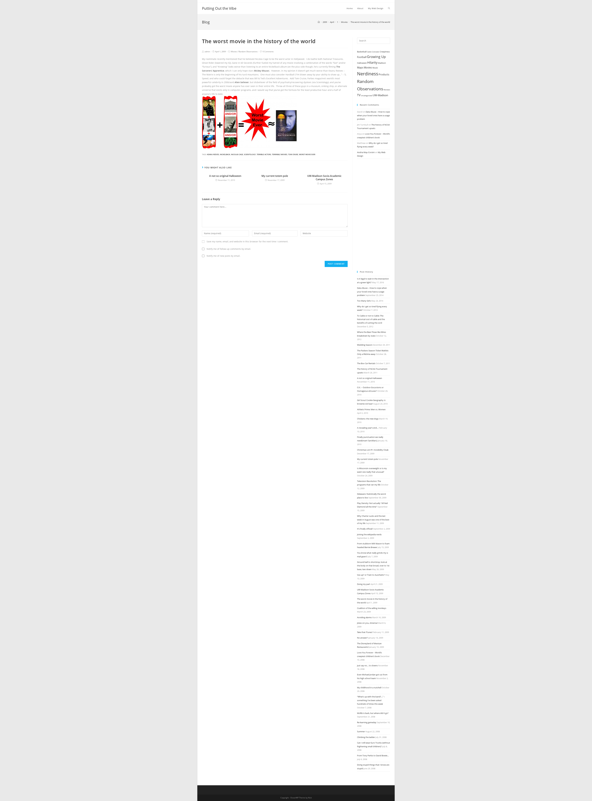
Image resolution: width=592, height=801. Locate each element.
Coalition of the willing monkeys (371, 608)
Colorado (375, 52)
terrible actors (264, 154)
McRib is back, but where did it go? (372, 713)
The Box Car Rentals (366, 363)
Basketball (361, 51)
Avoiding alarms (364, 617)
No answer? (362, 637)
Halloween (362, 63)
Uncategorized (366, 95)
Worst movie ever (307, 154)
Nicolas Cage (237, 154)
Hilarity (372, 62)
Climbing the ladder (366, 737)
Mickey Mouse (261, 70)
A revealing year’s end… (367, 427)
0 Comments (268, 51)
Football (361, 57)
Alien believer (242, 82)
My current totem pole (274, 176)
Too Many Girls (364, 300)
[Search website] (389, 8)
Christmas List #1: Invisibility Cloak (372, 449)
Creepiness (385, 51)
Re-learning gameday (366, 722)
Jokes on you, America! (367, 623)
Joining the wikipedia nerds (369, 534)
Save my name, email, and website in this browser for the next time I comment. (247, 241)
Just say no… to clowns (367, 665)
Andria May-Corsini (365, 152)
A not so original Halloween (225, 176)
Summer (361, 731)
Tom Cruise (293, 154)
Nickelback (225, 154)
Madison (382, 63)
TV (358, 95)
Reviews (387, 90)
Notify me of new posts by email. (223, 255)
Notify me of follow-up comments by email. (229, 248)
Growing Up (376, 56)
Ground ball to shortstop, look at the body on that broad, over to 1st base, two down (373, 566)
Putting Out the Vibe (219, 8)
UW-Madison (380, 95)
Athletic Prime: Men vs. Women (371, 409)
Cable (369, 52)
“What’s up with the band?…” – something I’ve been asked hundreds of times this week (371, 700)
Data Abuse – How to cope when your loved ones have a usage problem (373, 115)
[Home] (319, 22)
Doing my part (363, 584)
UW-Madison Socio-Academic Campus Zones (324, 177)
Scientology (250, 154)
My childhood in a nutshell (369, 687)
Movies (234, 51)
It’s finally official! (365, 528)
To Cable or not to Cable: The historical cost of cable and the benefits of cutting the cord (371, 319)
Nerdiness (367, 74)
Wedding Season (364, 344)
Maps (360, 67)
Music (375, 67)
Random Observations (248, 51)
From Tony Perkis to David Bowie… (373, 755)
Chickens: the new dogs (367, 418)
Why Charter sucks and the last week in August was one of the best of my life (373, 520)
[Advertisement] (373, 215)
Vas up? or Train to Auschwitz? (371, 574)
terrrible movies (279, 154)
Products (384, 74)
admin (207, 51)
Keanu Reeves (213, 154)
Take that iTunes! (364, 632)
